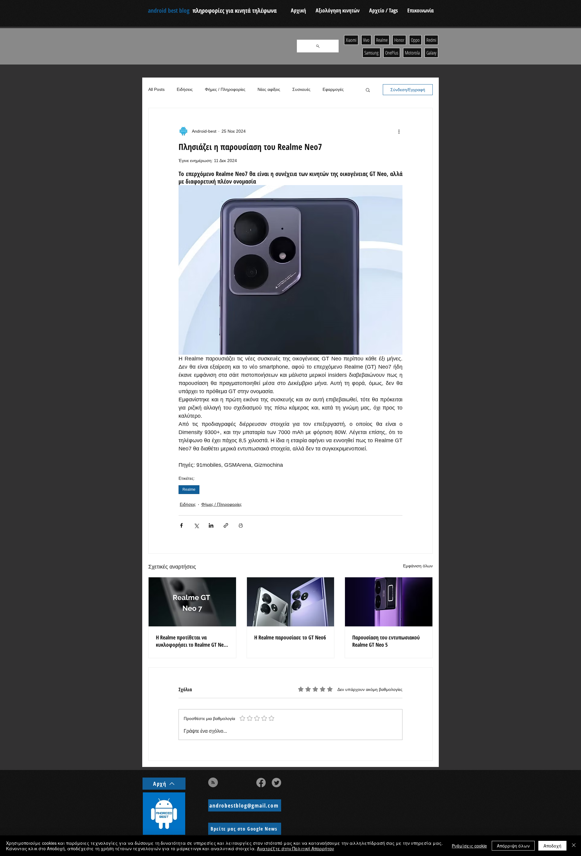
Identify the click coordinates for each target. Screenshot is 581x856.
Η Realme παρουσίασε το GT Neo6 (290, 637)
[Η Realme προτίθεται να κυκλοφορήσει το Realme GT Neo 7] (192, 601)
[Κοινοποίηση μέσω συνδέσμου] (226, 525)
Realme (188, 489)
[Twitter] (276, 782)
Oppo (415, 40)
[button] (368, 89)
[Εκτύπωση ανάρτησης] (241, 525)
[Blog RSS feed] (213, 783)
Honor (399, 40)
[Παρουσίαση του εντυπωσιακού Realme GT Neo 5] (388, 601)
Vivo (366, 40)
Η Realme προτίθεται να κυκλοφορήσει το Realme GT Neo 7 (191, 641)
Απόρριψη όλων (513, 846)
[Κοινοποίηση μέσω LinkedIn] (211, 525)
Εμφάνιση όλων (418, 565)
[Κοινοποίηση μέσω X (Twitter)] (196, 525)
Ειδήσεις (185, 89)
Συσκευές (301, 89)
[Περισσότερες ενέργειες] (398, 131)
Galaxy (431, 52)
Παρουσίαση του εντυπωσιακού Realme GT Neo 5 (386, 641)
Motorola (412, 52)
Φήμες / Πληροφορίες (225, 89)
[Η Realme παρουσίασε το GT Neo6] (290, 601)
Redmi (431, 40)
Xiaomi (351, 40)
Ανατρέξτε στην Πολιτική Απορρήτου (295, 848)
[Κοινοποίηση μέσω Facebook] (181, 525)
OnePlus (391, 52)
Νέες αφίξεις (269, 89)
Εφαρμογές (333, 89)
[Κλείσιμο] (573, 845)
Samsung (371, 52)
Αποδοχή (552, 846)
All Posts (156, 89)
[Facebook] (261, 782)
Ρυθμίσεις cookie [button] (469, 846)
